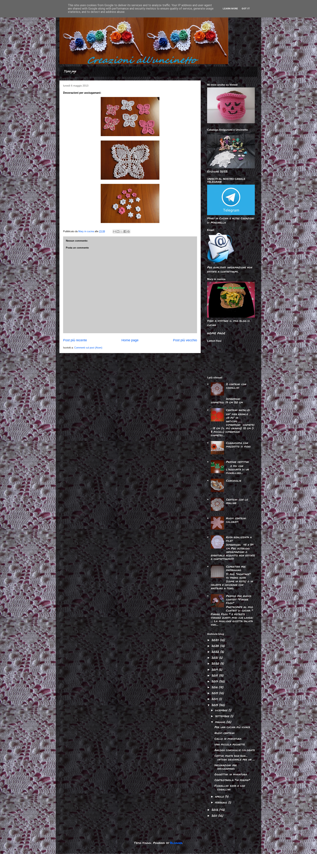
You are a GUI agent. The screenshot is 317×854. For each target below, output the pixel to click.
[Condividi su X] (121, 231)
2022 (216, 652)
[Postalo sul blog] (118, 231)
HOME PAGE (216, 333)
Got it (246, 8)
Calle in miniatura (227, 738)
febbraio (221, 802)
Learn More (230, 8)
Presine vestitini (237, 462)
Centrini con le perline (237, 501)
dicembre (222, 710)
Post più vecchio (185, 340)
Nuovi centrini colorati (236, 520)
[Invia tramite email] (114, 231)
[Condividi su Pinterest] (128, 231)
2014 (215, 699)
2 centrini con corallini (236, 386)
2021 (215, 657)
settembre (222, 716)
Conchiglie (233, 480)
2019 (215, 669)
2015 (215, 693)
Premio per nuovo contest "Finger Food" (238, 599)
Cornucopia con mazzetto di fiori (238, 444)
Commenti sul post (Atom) (88, 347)
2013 (215, 705)
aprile (220, 796)
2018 (215, 675)
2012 (215, 810)
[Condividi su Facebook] (125, 231)
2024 (216, 640)
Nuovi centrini (224, 733)
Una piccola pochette (229, 744)
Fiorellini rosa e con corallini (229, 787)
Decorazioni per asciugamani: (225, 767)
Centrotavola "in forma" (232, 780)
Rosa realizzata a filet (239, 539)
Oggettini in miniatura (230, 774)
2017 (215, 681)
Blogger (176, 843)
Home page (70, 71)
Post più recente (75, 340)
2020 (216, 663)
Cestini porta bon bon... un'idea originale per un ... (234, 757)
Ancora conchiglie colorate (234, 750)
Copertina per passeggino (236, 568)
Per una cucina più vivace (232, 727)
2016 (215, 687)
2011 (215, 815)
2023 (216, 646)
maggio (220, 722)
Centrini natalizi (238, 410)
